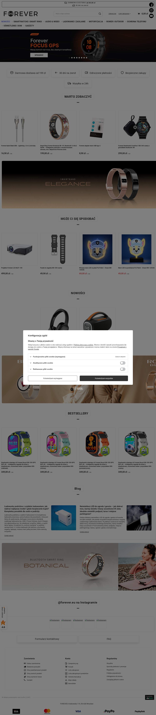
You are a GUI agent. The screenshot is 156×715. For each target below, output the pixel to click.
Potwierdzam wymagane (52, 378)
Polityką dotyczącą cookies (83, 345)
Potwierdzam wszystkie (104, 378)
